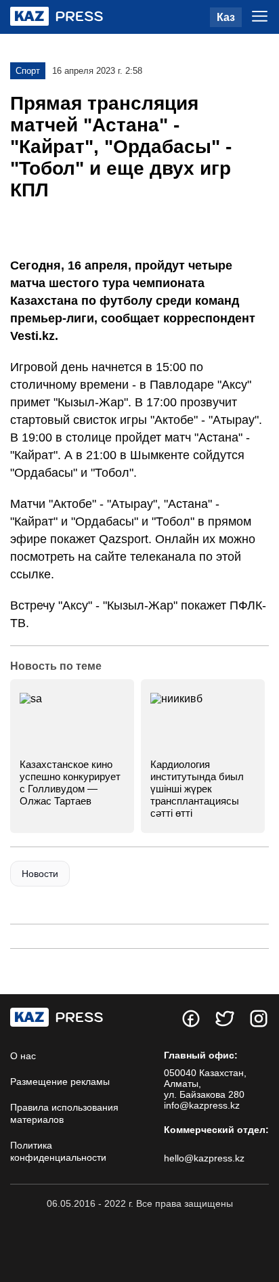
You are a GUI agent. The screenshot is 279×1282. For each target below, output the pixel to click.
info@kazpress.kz (202, 1105)
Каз (226, 17)
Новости (40, 873)
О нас (23, 1055)
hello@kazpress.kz (204, 1158)
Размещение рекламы (60, 1081)
